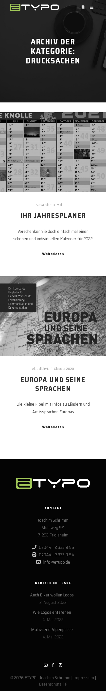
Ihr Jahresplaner (53, 215)
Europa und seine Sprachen (53, 384)
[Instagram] (60, 665)
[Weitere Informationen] (82, 7)
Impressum (83, 677)
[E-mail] (45, 665)
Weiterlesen (53, 254)
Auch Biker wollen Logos (52, 595)
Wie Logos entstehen (52, 612)
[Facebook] (53, 665)
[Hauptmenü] (91, 7)
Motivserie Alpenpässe (52, 629)
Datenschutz (50, 684)
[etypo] (34, 7)
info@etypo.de (56, 562)
